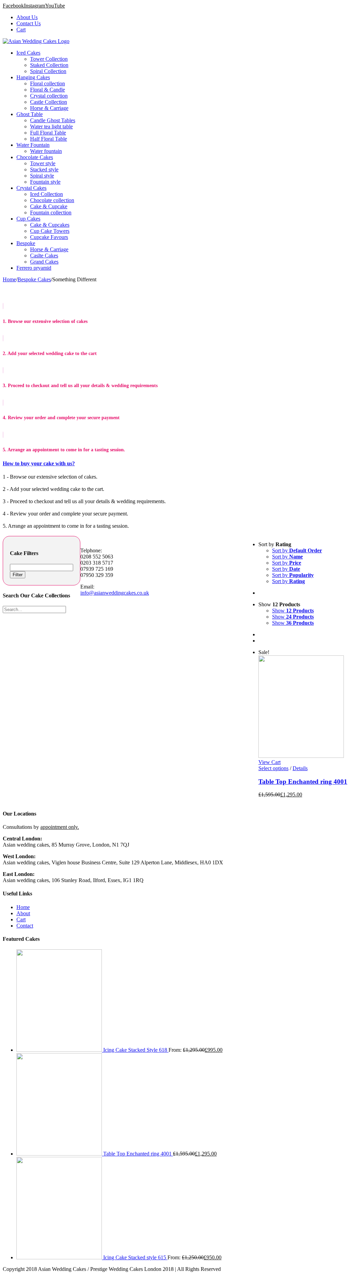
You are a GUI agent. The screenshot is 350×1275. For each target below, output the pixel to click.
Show (293, 610)
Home (23, 907)
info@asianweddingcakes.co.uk (114, 593)
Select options (273, 768)
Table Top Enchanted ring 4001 (302, 781)
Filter (18, 574)
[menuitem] (181, 17)
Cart (21, 919)
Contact (24, 926)
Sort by (297, 550)
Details (300, 768)
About (23, 913)
